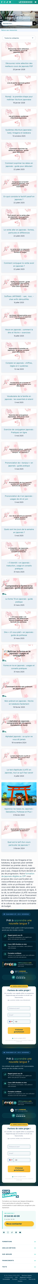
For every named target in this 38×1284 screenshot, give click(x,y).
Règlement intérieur (25, 1277)
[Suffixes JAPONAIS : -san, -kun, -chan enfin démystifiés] (19, 284)
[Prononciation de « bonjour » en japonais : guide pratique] (19, 450)
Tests (4, 1267)
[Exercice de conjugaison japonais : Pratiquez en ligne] (19, 417)
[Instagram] (4, 2)
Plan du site (32, 1279)
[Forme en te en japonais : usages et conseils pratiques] (19, 653)
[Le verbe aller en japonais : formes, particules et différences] (19, 217)
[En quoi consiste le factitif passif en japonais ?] (19, 184)
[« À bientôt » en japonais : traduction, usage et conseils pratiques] (19, 550)
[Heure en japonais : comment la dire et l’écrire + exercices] (19, 317)
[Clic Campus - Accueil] (10, 1194)
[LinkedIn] (10, 2)
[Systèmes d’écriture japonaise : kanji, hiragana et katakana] (19, 118)
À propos (14, 1279)
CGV (16, 1277)
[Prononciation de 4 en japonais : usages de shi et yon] (19, 484)
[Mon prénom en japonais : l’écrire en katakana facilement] (19, 688)
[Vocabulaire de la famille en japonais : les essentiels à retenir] (19, 384)
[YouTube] (20, 1232)
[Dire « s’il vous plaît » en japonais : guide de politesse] (19, 620)
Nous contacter (14, 1224)
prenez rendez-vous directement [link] (20, 1000)
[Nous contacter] (35, 2)
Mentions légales (27, 1275)
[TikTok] (7, 2)
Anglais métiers (9, 1248)
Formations (7, 1241)
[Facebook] (2, 2)
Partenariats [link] (23, 1279)
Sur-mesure (7, 1254)
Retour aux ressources (9, 30)
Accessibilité (6, 1279)
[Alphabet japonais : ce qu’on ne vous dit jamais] (19, 723)
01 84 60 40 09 (12, 1216)
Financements (8, 1260)
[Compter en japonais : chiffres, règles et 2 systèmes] (19, 351)
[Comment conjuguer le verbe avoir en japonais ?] (19, 251)
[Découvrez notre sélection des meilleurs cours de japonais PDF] (19, 51)
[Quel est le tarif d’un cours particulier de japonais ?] (19, 830)
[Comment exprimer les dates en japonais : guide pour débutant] (19, 151)
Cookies (20, 1281)
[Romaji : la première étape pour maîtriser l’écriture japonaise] (19, 84)
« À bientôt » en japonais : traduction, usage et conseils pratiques (19, 566)
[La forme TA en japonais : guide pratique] (19, 587)
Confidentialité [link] (9, 1277)
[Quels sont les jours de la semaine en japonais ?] (19, 517)
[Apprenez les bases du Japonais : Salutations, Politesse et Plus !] (19, 794)
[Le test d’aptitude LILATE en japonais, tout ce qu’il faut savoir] (19, 757)
